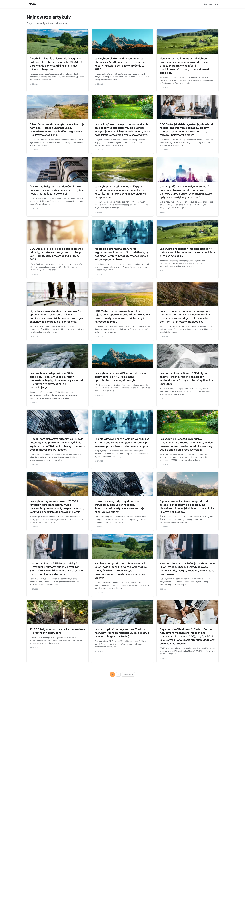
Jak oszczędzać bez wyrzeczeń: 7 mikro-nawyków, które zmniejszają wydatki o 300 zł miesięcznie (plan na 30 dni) (122, 633)
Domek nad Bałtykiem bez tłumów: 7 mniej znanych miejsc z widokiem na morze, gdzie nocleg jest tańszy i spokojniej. (57, 190)
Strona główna (211, 4)
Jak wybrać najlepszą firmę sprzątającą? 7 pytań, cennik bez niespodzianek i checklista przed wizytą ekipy (187, 252)
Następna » (128, 674)
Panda (31, 4)
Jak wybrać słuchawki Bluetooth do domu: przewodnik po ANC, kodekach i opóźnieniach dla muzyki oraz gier (121, 377)
